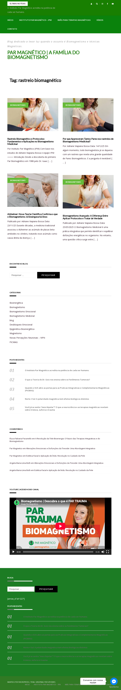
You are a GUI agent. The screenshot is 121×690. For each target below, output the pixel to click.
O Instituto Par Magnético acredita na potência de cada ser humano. (57, 370)
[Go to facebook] (114, 681)
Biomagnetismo (18, 105)
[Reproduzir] (13, 551)
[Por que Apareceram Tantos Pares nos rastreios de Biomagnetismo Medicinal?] (88, 115)
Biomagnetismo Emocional (23, 311)
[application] (60, 526)
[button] (91, 4)
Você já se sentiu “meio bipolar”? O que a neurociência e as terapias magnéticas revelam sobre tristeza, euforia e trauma (66, 408)
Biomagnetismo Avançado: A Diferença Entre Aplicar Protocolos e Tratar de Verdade (85, 216)
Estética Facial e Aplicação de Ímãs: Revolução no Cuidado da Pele (55, 455)
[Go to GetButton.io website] (114, 687)
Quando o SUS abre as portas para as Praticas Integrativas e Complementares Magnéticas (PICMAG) (67, 389)
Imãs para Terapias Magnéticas (74, 20)
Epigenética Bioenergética (22, 329)
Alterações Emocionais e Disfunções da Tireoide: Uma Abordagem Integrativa (60, 448)
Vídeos (100, 20)
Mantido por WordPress (18, 682)
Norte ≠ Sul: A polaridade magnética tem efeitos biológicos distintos (57, 399)
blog (12, 320)
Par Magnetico (16, 448)
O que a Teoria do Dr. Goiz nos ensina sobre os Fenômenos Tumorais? (57, 379)
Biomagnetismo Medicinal (22, 316)
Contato (12, 29)
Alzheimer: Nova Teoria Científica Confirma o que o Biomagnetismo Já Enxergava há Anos (32, 215)
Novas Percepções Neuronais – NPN (27, 337)
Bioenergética (16, 302)
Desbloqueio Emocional (21, 324)
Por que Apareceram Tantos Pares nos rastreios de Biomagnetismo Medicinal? (88, 140)
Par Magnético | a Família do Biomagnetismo (43, 54)
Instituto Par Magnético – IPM (35, 20)
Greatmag (40, 682)
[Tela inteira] (107, 551)
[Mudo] (102, 551)
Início (10, 20)
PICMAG (14, 342)
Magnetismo (16, 333)
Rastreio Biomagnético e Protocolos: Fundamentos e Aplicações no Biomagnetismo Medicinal (30, 141)
